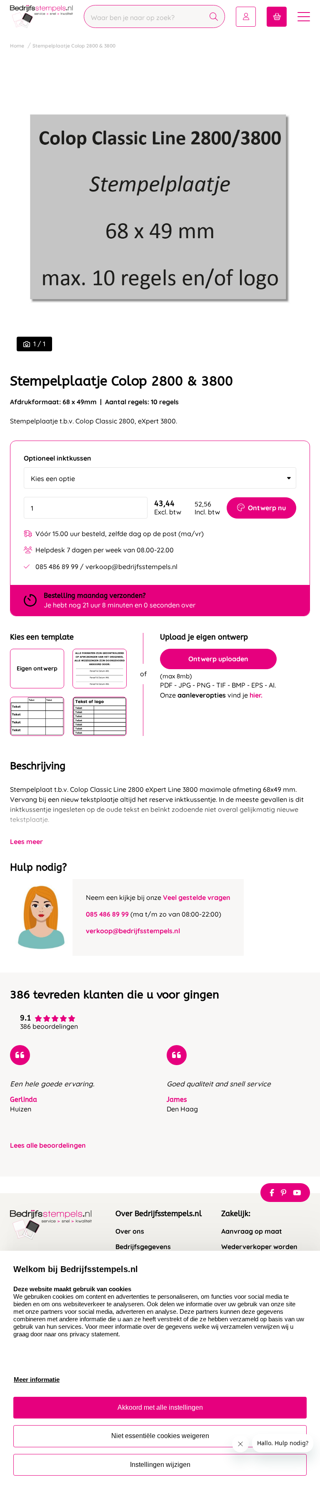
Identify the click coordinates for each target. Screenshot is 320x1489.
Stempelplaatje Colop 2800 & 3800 (73, 46)
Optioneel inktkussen (57, 458)
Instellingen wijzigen (160, 1464)
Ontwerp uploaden (218, 659)
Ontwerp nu (267, 508)
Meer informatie (37, 1379)
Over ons (129, 1231)
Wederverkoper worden (259, 1247)
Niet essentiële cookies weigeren (160, 1435)
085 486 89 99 (107, 914)
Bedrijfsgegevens (143, 1247)
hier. (256, 695)
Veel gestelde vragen (196, 897)
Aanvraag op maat (251, 1231)
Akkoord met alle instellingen (160, 1407)
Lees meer (26, 841)
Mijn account (246, 17)
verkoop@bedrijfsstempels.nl (133, 931)
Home (17, 46)
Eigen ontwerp (37, 668)
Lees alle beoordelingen (48, 1145)
